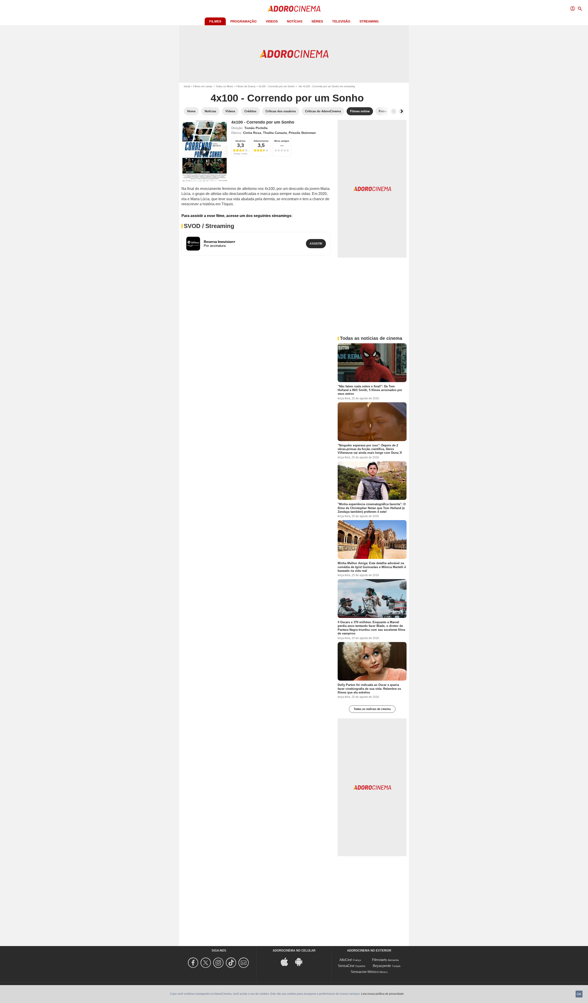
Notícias (294, 21)
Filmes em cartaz (202, 86)
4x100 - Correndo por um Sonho (277, 86)
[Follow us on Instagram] (219, 963)
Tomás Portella (256, 128)
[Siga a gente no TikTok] (231, 963)
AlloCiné (345, 960)
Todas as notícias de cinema (372, 709)
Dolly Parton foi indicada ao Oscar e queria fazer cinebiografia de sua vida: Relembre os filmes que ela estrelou (369, 688)
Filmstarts (379, 960)
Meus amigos (281, 141)
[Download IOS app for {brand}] (287, 962)
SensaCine (346, 966)
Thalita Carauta (275, 133)
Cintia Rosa (252, 133)
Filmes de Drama (245, 86)
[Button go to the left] (393, 111)
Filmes (215, 21)
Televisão (341, 21)
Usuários (240, 141)
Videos (272, 21)
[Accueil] (294, 8)
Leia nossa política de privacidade (382, 993)
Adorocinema (261, 141)
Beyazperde (382, 966)
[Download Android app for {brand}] (301, 962)
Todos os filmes (224, 86)
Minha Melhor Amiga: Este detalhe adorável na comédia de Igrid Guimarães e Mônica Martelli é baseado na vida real (372, 566)
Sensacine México (365, 972)
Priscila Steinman (302, 133)
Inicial (187, 86)
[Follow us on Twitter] (206, 963)
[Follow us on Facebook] (194, 963)
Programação (243, 21)
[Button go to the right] (401, 111)
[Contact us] (244, 963)
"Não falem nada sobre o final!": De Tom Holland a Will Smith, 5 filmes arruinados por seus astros (370, 390)
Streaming (369, 21)
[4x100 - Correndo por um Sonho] (204, 151)
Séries (317, 21)
